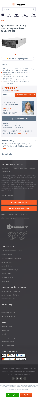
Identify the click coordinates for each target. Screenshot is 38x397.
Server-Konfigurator (7, 342)
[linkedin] (17, 378)
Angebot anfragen (17, 119)
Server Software (6, 262)
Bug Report (5, 330)
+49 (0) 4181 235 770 (20, 202)
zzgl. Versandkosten (13, 90)
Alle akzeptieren (12, 395)
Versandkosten (24, 218)
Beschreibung (8, 140)
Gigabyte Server (6, 254)
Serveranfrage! (23, 133)
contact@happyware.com (20, 208)
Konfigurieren (26, 395)
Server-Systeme (6, 266)
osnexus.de (5, 309)
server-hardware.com (8, 313)
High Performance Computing (11, 258)
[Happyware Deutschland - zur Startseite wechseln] (19, 4)
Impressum (24, 214)
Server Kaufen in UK (8, 299)
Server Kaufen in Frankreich (10, 291)
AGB (3, 214)
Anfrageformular (6, 326)
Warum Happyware (7, 345)
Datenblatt (7, 154)
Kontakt (3, 334)
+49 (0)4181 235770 (10, 113)
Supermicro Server (7, 277)
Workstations (5, 281)
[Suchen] (34, 9)
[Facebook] (24, 378)
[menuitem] (19, 9)
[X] (20, 378)
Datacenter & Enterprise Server (11, 251)
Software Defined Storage (9, 270)
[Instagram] (13, 378)
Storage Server (6, 273)
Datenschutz (12, 214)
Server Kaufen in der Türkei (10, 295)
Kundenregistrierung (8, 338)
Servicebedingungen (9, 218)
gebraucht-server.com (8, 316)
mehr (4, 148)
